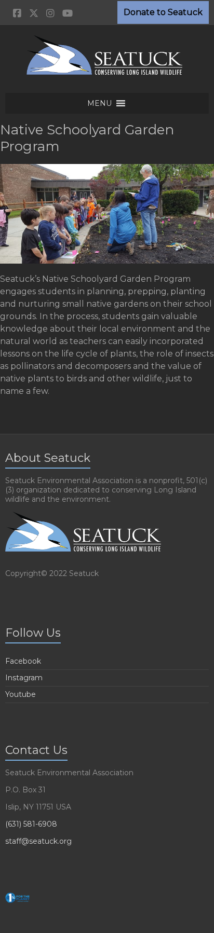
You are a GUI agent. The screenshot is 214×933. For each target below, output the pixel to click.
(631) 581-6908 (31, 824)
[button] (99, 103)
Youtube (20, 694)
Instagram (24, 677)
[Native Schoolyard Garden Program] (107, 169)
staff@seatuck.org (38, 841)
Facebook (23, 661)
